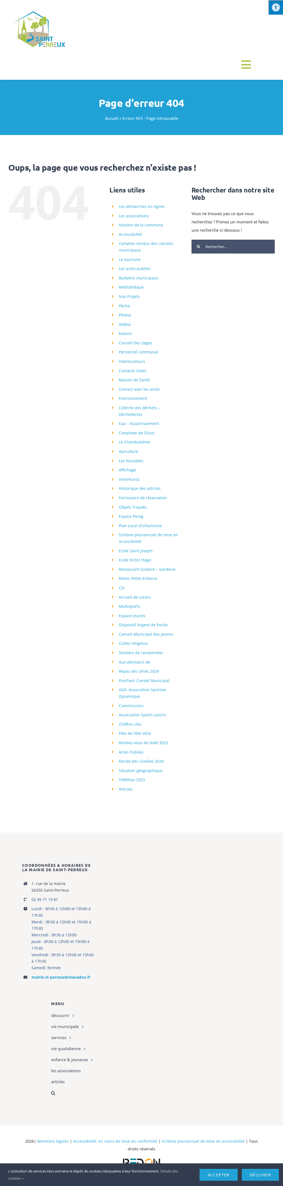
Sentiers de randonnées (141, 652)
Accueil (111, 118)
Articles (126, 789)
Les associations (134, 215)
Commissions (131, 705)
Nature (125, 333)
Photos (125, 315)
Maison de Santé (134, 379)
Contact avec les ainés (139, 389)
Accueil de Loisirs (135, 597)
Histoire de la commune (141, 225)
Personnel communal (138, 352)
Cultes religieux (133, 643)
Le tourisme (130, 259)
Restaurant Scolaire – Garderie (147, 569)
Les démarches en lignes (142, 206)
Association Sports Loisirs (142, 714)
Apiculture (128, 451)
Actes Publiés (131, 752)
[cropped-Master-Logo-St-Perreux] (38, 9)
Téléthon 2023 (132, 779)
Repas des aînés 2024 (139, 671)
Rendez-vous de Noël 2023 (143, 742)
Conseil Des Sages (135, 342)
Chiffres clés (130, 724)
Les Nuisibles (131, 460)
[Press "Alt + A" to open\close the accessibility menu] (275, 7)
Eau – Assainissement (139, 423)
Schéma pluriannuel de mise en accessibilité (203, 1141)
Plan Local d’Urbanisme (140, 525)
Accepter (219, 1174)
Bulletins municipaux (138, 278)
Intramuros (129, 479)
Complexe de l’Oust (136, 432)
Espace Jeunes (132, 615)
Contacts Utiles (132, 370)
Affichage (127, 469)
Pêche (124, 305)
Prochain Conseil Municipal (144, 680)
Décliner (260, 1174)
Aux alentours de (134, 662)
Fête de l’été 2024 (135, 733)
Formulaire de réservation (143, 497)
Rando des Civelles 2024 (141, 761)
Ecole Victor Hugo (135, 559)
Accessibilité (130, 234)
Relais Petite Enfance (138, 578)
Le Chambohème (134, 442)
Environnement (133, 398)
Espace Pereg (131, 516)
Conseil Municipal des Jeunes (146, 634)
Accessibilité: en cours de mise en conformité (115, 1141)
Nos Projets (129, 296)
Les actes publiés (135, 268)
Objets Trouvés (133, 507)
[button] (96, 1093)
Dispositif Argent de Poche (143, 624)
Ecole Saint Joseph (136, 550)
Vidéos (125, 324)
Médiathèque (131, 287)
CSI (122, 587)
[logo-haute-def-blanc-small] (141, 1158)
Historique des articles (140, 488)
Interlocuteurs (132, 361)
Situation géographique (141, 770)
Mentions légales (53, 1141)
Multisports (129, 606)
